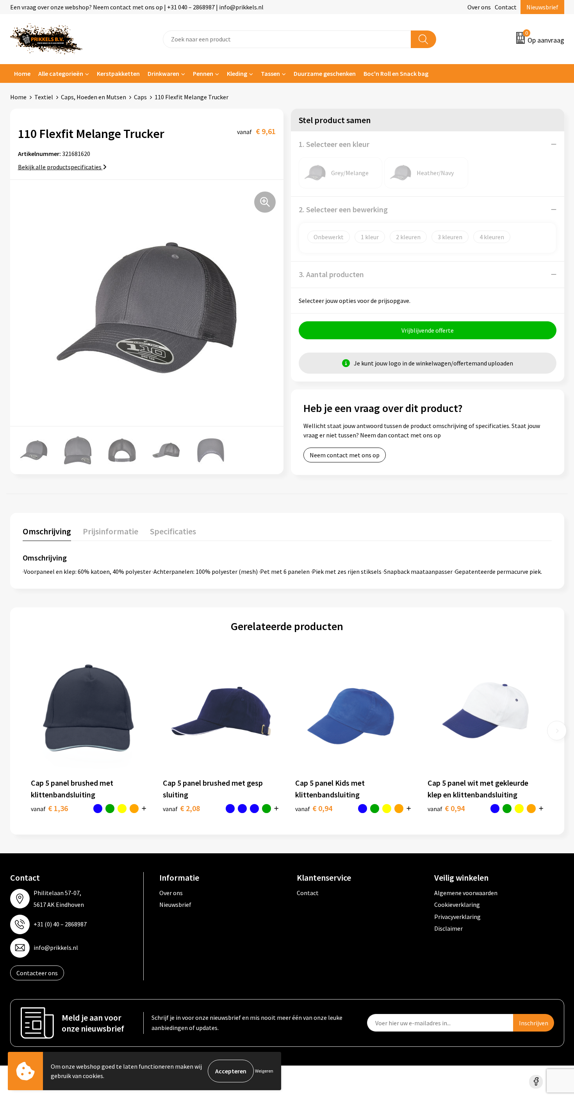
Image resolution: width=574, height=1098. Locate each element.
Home (22, 73)
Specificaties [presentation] (173, 531)
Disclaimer (448, 928)
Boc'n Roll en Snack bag (396, 73)
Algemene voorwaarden (465, 893)
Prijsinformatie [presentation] (110, 531)
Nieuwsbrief (542, 7)
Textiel (43, 97)
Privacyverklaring (457, 917)
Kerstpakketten (118, 73)
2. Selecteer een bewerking (343, 209)
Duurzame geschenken (325, 73)
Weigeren (264, 1071)
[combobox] (287, 39)
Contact (506, 7)
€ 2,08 (181, 808)
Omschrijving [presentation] (47, 531)
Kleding (237, 73)
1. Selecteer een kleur (334, 144)
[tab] (47, 533)
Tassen (270, 73)
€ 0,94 (313, 808)
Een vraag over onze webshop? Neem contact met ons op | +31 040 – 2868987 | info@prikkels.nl (137, 7)
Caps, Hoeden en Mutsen (93, 97)
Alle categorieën (60, 73)
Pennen (203, 73)
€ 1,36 (49, 808)
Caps (140, 97)
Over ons (479, 7)
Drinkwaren (163, 73)
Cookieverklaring (457, 904)
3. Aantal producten (331, 274)
